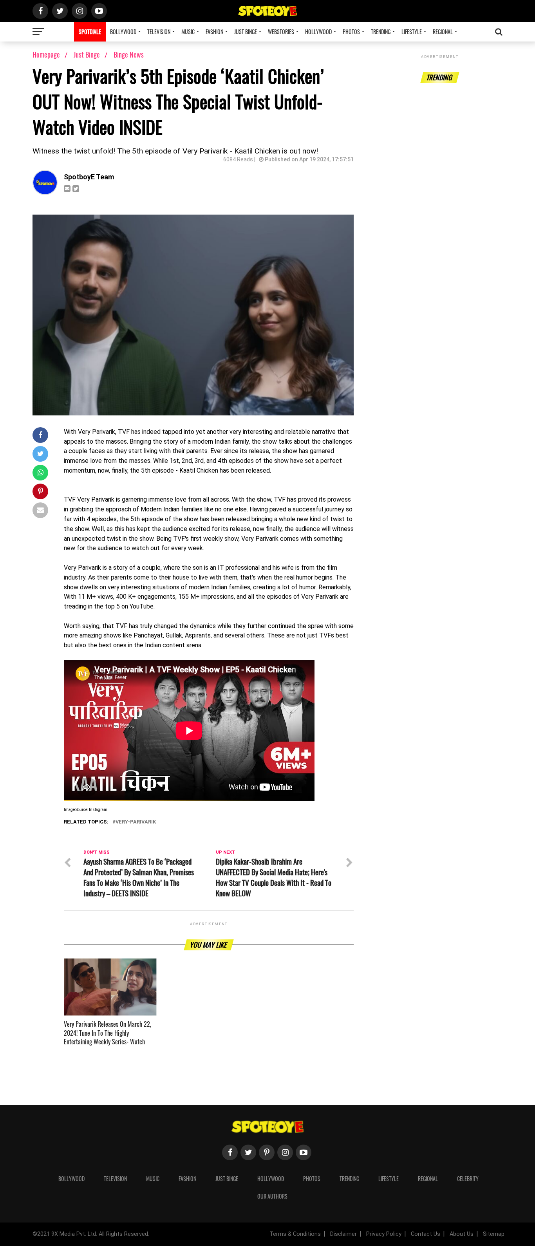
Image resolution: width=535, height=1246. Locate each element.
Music (188, 31)
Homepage (46, 54)
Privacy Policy (383, 1234)
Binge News (129, 54)
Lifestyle (411, 31)
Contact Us (425, 1234)
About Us (462, 1234)
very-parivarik (136, 822)
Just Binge (245, 31)
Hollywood (318, 31)
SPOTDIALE (90, 31)
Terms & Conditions (295, 1234)
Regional (443, 31)
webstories (281, 31)
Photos (351, 31)
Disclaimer (343, 1234)
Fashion (214, 31)
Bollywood (123, 31)
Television (158, 31)
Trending (380, 31)
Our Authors (272, 1196)
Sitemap (493, 1234)
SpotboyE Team (89, 177)
